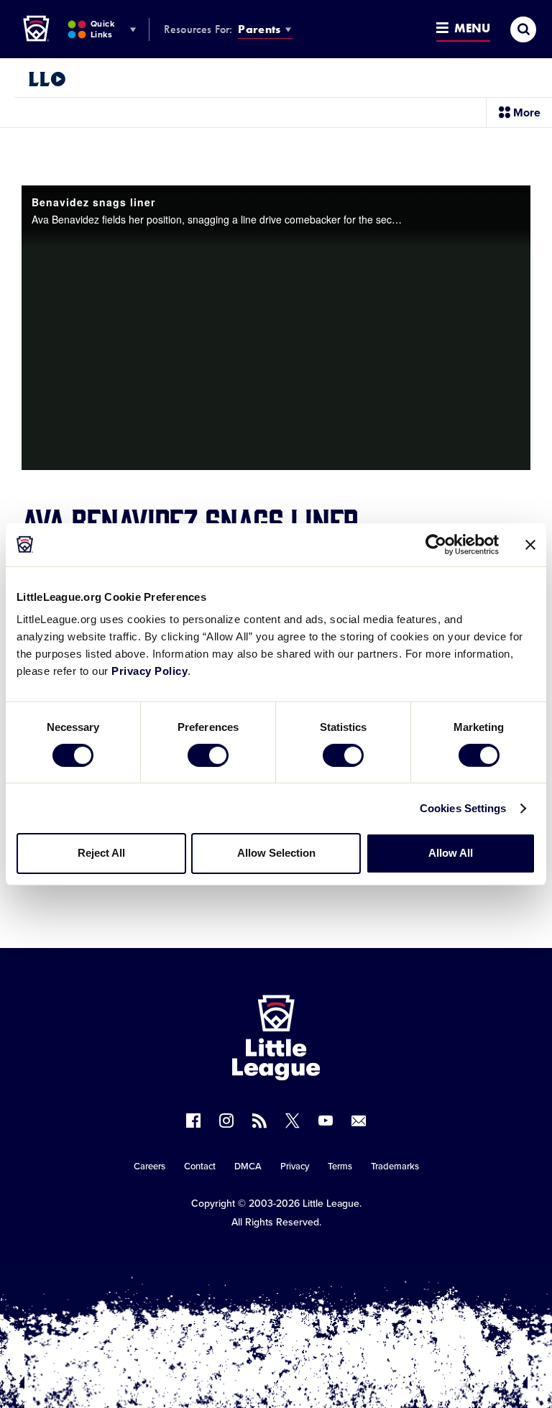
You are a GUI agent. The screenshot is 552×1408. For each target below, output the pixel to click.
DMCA (248, 1166)
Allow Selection (276, 853)
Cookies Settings (463, 808)
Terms (340, 1166)
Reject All (101, 853)
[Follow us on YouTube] (325, 1120)
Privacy (294, 1166)
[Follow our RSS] (259, 1120)
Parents (259, 29)
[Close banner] (530, 544)
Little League (331, 1203)
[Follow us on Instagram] (226, 1120)
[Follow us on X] (292, 1120)
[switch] (208, 755)
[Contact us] (358, 1120)
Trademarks (395, 1166)
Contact (200, 1166)
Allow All (450, 853)
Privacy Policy (149, 671)
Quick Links (102, 29)
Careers (149, 1166)
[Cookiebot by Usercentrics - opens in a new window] (436, 544)
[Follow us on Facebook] (193, 1120)
